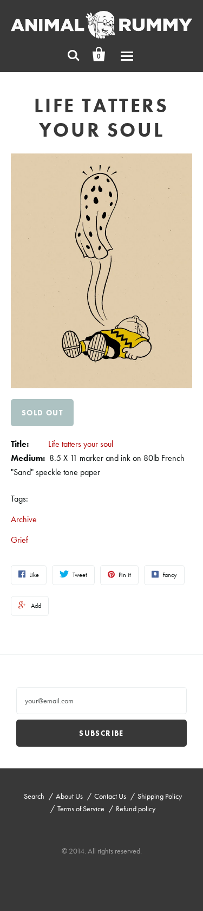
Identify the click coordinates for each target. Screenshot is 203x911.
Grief (19, 540)
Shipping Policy (159, 796)
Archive (24, 519)
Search (34, 796)
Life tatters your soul (80, 444)
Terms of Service (80, 808)
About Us (69, 796)
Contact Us (110, 796)
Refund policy (135, 808)
